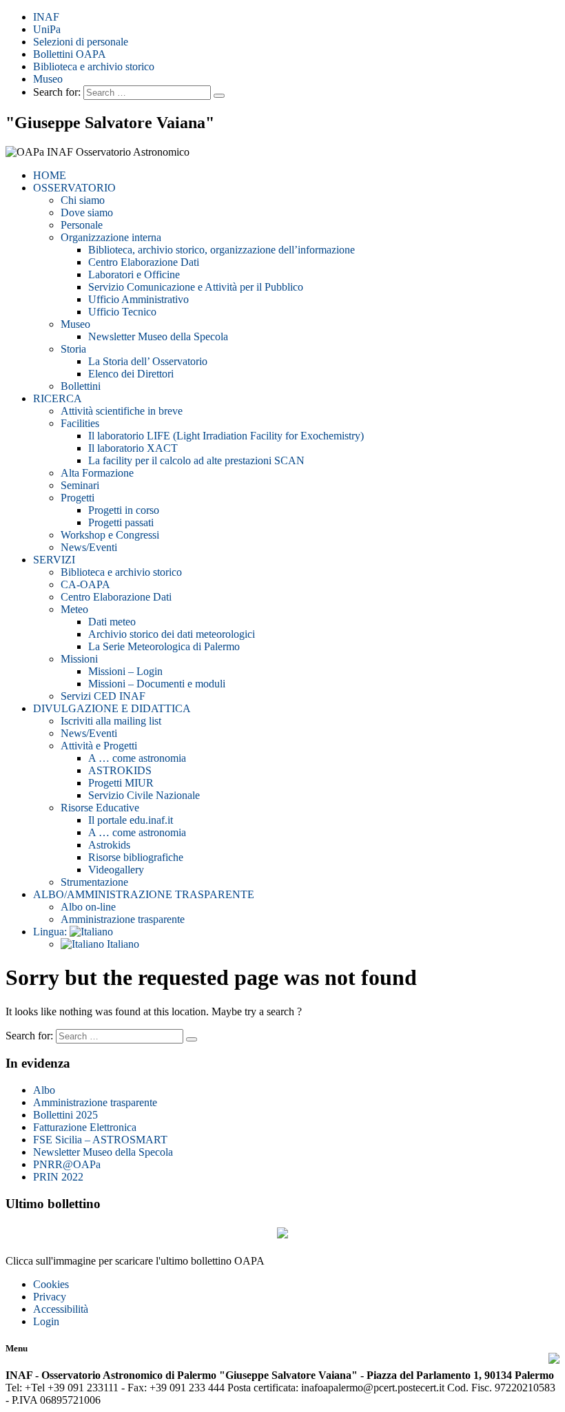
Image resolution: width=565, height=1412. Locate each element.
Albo (44, 1090)
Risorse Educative (100, 807)
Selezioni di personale (80, 42)
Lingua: (51, 931)
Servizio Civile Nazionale (144, 795)
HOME (49, 175)
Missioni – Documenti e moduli (156, 683)
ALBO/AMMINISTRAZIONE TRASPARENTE (143, 894)
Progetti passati (121, 522)
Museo (48, 79)
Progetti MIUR (121, 783)
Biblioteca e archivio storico (93, 66)
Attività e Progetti (99, 745)
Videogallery (116, 869)
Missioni (79, 659)
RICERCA (57, 398)
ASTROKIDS (120, 770)
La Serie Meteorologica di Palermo (164, 646)
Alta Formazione (97, 473)
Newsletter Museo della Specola (158, 336)
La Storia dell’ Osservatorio (147, 361)
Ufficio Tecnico (122, 312)
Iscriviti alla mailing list (111, 721)
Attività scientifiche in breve (122, 411)
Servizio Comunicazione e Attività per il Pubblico (195, 287)
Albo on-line (88, 907)
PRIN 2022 (58, 1177)
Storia (73, 349)
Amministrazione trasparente (123, 919)
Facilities (80, 423)
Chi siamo (83, 200)
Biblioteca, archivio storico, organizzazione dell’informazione (221, 250)
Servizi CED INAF (103, 696)
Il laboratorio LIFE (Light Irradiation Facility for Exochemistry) (226, 436)
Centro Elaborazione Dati (143, 262)
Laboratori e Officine (134, 274)
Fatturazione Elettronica (84, 1127)
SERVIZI (54, 559)
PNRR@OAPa (67, 1164)
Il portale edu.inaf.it (130, 820)
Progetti (77, 497)
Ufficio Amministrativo (138, 299)
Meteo (74, 609)
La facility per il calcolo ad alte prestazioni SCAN (196, 460)
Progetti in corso (123, 510)
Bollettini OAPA (69, 54)
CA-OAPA (85, 584)
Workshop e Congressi (110, 535)
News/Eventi (89, 547)
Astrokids (109, 845)
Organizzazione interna (111, 237)
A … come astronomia (137, 758)
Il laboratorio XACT (133, 448)
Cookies (51, 1284)
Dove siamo (87, 212)
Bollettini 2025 (65, 1115)
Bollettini (81, 386)
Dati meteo (112, 621)
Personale (82, 225)
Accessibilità (60, 1309)
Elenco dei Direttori (131, 374)
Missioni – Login (125, 671)
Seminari (80, 485)
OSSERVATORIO (74, 188)
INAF (46, 17)
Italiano (121, 944)
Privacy (49, 1296)
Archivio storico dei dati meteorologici (171, 634)
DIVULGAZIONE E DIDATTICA (112, 708)
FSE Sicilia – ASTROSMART (100, 1139)
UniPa (47, 29)
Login (46, 1321)
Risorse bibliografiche (135, 857)
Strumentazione (94, 882)
